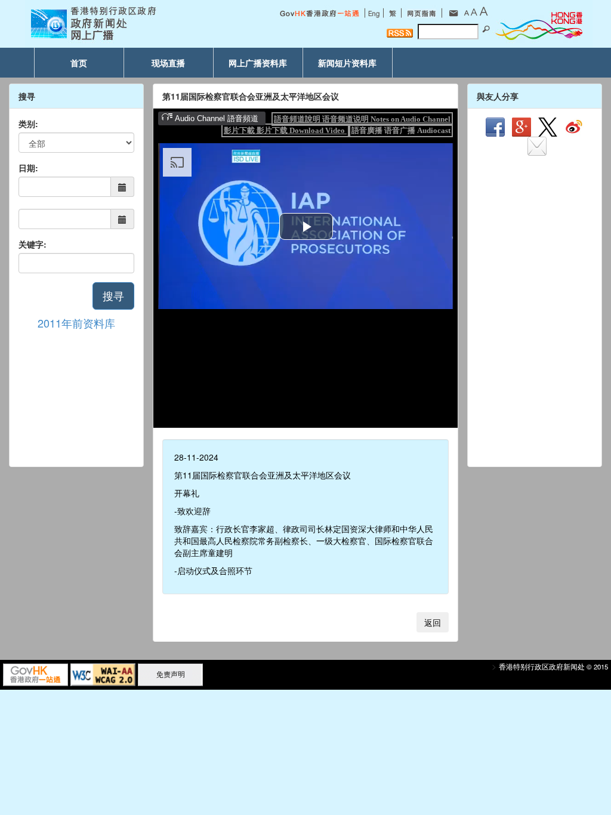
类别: (28, 123)
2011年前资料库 (76, 323)
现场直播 (168, 63)
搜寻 (113, 295)
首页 (78, 63)
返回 (432, 622)
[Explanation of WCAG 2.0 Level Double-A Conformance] (102, 674)
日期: (28, 168)
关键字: (32, 244)
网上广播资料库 (258, 63)
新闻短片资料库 (347, 63)
